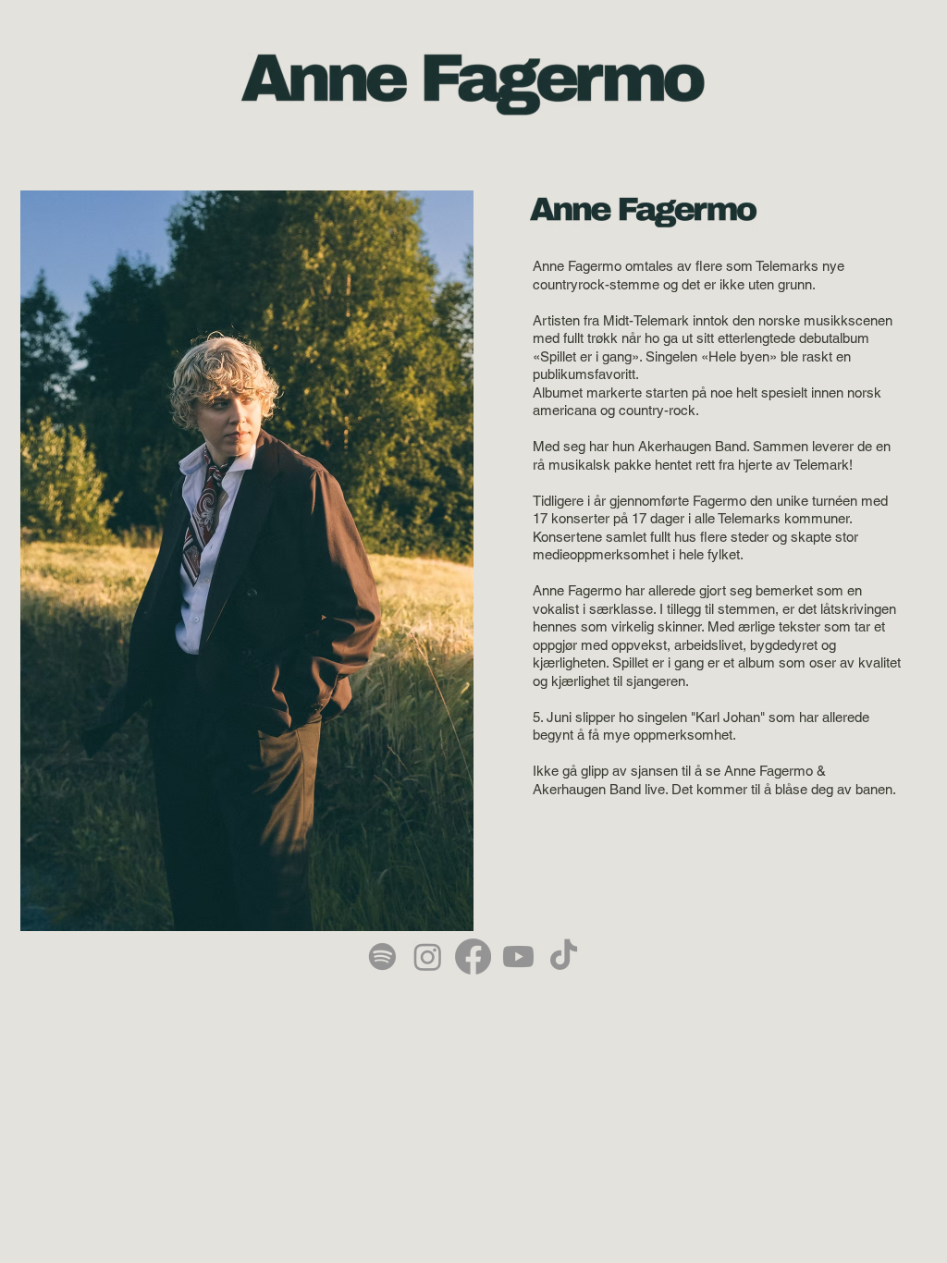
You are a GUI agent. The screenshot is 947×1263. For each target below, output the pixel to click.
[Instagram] (428, 956)
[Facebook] (473, 956)
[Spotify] (382, 956)
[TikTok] (564, 956)
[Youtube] (518, 956)
